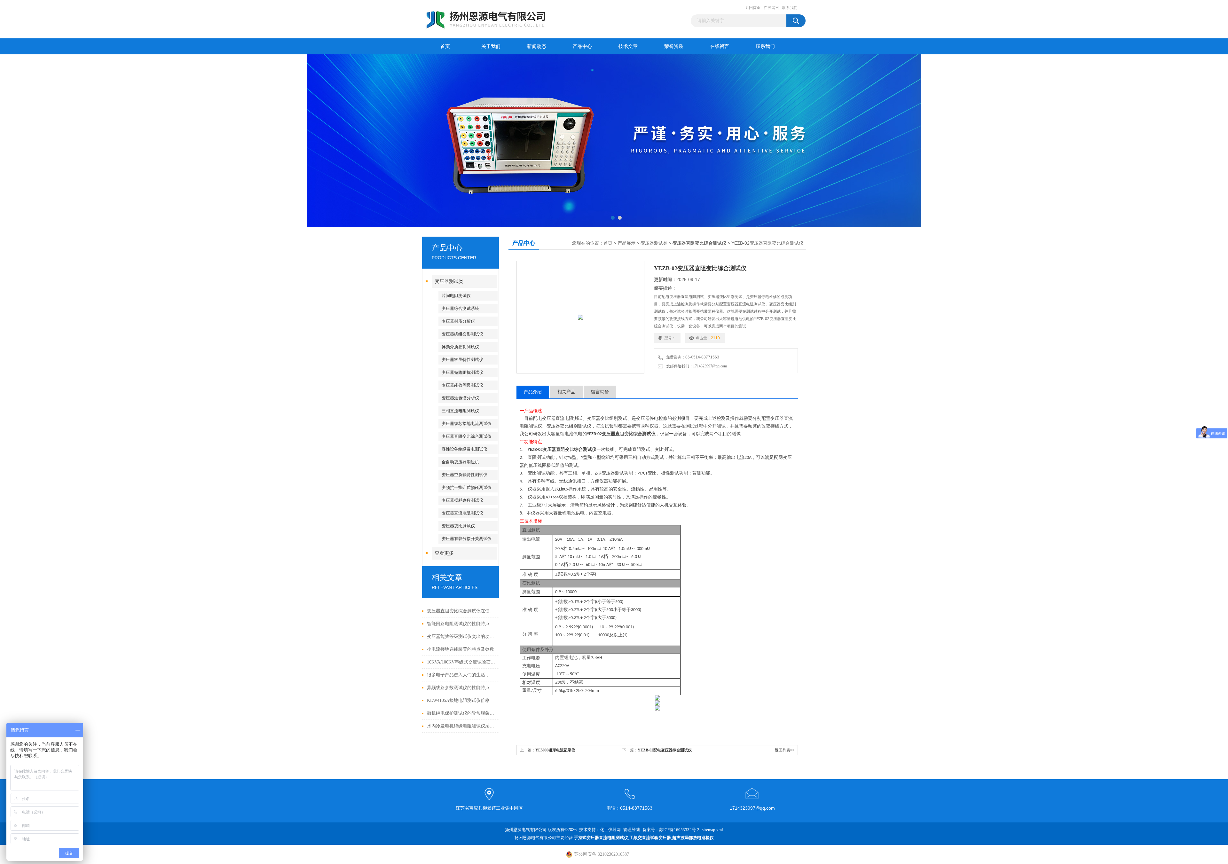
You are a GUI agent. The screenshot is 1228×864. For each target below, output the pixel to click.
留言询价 (600, 391)
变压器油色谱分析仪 (460, 398)
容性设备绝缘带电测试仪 (464, 449)
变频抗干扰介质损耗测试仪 (467, 487)
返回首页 (752, 7)
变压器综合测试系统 (460, 308)
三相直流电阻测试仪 (460, 410)
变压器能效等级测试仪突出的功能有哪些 (461, 636)
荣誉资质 (673, 46)
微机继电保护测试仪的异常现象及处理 (461, 713)
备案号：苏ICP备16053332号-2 (670, 829)
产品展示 (626, 243)
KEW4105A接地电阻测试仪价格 (458, 700)
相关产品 (566, 391)
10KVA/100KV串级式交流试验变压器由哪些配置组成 (461, 662)
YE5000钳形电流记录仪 (555, 750)
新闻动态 (536, 46)
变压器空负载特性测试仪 (464, 474)
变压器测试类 (449, 281)
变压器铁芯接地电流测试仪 (467, 423)
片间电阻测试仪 (456, 295)
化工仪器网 (610, 829)
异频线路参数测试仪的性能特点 (458, 687)
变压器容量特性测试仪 (462, 359)
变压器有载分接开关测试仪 (467, 538)
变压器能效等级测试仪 (462, 385)
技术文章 (628, 46)
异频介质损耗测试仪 (460, 346)
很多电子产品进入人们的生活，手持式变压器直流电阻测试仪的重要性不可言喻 (461, 674)
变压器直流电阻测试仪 (462, 513)
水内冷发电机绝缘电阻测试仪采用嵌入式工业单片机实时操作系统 (461, 726)
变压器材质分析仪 (458, 321)
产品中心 (582, 46)
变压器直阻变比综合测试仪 (467, 436)
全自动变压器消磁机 (460, 461)
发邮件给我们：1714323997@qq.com (695, 366)
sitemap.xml (712, 829)
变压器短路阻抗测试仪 (462, 372)
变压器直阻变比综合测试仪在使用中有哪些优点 (461, 611)
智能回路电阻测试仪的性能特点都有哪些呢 (461, 623)
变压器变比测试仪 (458, 525)
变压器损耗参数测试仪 (462, 500)
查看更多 (444, 553)
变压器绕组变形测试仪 (462, 334)
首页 (445, 46)
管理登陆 (631, 829)
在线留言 (771, 7)
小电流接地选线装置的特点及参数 (460, 649)
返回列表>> (785, 750)
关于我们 (490, 46)
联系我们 (790, 7)
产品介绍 (533, 391)
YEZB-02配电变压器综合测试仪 (665, 750)
